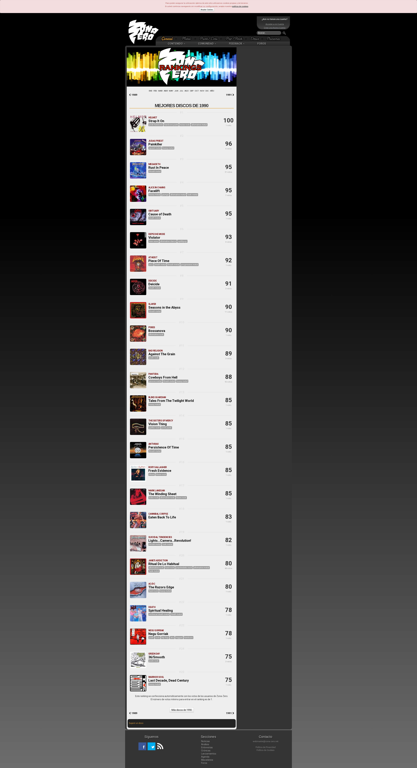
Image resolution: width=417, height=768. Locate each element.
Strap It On (156, 121)
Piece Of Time (158, 261)
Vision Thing (157, 424)
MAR (160, 91)
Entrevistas (207, 747)
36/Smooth (156, 657)
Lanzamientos (208, 753)
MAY (171, 91)
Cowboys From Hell (162, 377)
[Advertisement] (207, 26)
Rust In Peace (158, 167)
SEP (191, 91)
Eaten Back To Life (162, 517)
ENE (150, 91)
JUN (176, 91)
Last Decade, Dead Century (168, 680)
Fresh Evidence (159, 470)
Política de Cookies (265, 750)
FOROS (261, 43)
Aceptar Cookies (207, 10)
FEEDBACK (236, 43)
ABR (166, 91)
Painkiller (155, 144)
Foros (204, 763)
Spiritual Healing (160, 610)
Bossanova (156, 331)
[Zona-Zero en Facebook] (142, 746)
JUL (181, 91)
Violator (154, 237)
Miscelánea (207, 760)
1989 (134, 94)
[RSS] (159, 746)
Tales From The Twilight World (171, 401)
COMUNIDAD (206, 43)
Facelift (154, 191)
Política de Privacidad (266, 747)
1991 (229, 94)
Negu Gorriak (158, 634)
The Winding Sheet (162, 494)
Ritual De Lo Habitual (163, 564)
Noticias (205, 741)
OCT (197, 91)
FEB (155, 91)
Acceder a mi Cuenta (275, 24)
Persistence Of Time (163, 447)
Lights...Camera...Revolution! (169, 540)
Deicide (153, 284)
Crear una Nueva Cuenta (274, 28)
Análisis (205, 744)
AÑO (212, 91)
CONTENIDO (175, 43)
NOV (202, 91)
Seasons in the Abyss (164, 307)
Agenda (205, 756)
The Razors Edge (161, 587)
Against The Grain (161, 354)
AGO (187, 91)
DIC (207, 91)
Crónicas (205, 750)
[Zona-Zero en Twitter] (151, 746)
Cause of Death (159, 214)
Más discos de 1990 (182, 710)
